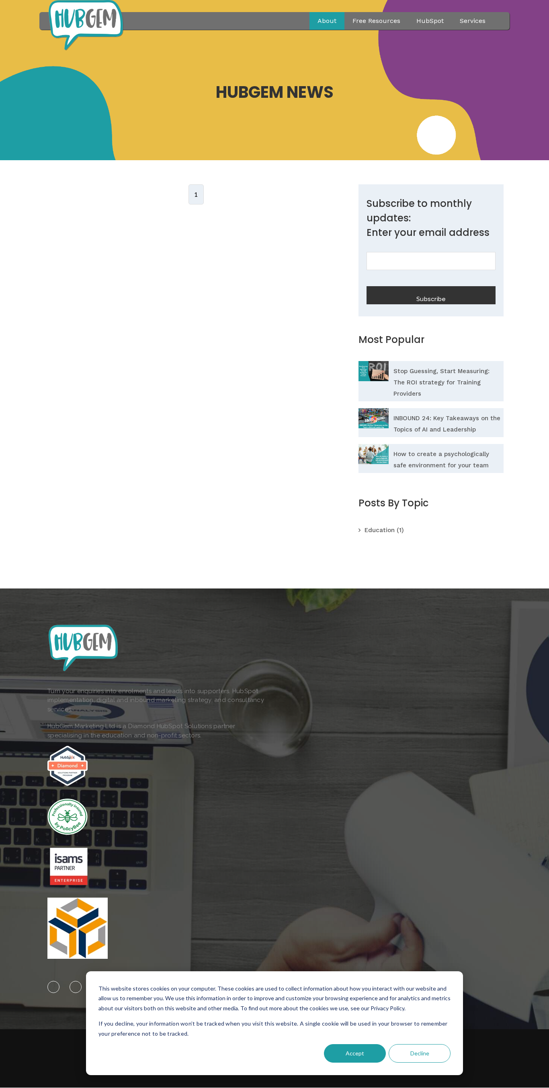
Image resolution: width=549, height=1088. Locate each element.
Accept (355, 1053)
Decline (419, 1053)
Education (384, 530)
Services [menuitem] (472, 21)
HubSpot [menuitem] (430, 21)
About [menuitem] (327, 21)
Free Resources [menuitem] (376, 21)
